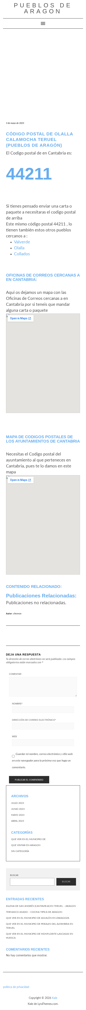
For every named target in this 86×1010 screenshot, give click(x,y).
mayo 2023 (17, 815)
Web (14, 736)
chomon (17, 614)
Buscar (14, 875)
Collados (22, 254)
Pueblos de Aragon (43, 8)
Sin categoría (20, 851)
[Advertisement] (43, 73)
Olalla (19, 248)
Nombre (17, 703)
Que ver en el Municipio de (28, 839)
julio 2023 (17, 803)
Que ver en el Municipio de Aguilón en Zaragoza (37, 918)
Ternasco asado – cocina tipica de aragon (34, 912)
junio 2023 (18, 809)
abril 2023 (17, 821)
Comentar (15, 674)
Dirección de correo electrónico (34, 720)
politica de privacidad (16, 987)
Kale (54, 998)
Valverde (22, 242)
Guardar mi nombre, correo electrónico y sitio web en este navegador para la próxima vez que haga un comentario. (42, 761)
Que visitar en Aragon (25, 845)
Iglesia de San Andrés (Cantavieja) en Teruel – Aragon (41, 906)
